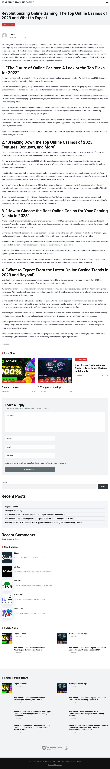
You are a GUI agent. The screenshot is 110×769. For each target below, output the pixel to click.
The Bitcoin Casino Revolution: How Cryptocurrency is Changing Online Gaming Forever (86, 714)
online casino (6, 344)
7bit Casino (18, 609)
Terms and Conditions (55, 765)
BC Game (17, 567)
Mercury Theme (76, 761)
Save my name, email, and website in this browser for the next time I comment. (36, 463)
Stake (16, 553)
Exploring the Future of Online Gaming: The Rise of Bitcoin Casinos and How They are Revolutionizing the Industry (88, 727)
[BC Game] (7, 576)
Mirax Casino (19, 595)
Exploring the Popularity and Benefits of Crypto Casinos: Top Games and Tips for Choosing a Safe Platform (33, 727)
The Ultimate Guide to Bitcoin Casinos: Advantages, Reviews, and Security (91, 368)
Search (4, 483)
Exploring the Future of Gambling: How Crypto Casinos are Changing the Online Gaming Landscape (45, 523)
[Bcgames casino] (18, 370)
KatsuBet (17, 581)
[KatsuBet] (7, 590)
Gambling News (8, 25)
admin (13, 35)
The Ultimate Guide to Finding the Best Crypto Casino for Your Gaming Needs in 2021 (39, 519)
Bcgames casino (10, 387)
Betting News (7, 382)
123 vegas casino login (50, 387)
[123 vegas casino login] (55, 370)
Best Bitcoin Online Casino (18, 2)
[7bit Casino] (7, 618)
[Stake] (7, 562)
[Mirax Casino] (7, 604)
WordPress (67, 761)
